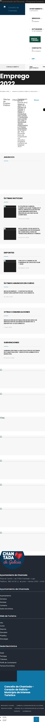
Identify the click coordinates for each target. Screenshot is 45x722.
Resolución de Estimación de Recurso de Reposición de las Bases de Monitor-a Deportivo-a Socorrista (20, 321)
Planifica (3, 635)
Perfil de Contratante (8, 662)
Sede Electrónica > (33, 68)
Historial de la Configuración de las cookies (29, 708)
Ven (1, 623)
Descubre (3, 632)
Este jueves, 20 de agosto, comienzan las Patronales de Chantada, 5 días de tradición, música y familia (29, 231)
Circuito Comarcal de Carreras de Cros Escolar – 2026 (29, 262)
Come (2, 626)
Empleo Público (24, 91)
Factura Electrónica (7, 666)
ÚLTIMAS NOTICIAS (13, 198)
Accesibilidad (27, 711)
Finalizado (34, 91)
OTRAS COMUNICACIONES (17, 312)
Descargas (4, 639)
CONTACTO (36, 49)
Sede (2, 653)
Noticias (3, 602)
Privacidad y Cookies (7, 705)
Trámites (3, 659)
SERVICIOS (36, 19)
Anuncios (15, 91)
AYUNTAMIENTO (35, 10)
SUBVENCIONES (11, 342)
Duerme (3, 629)
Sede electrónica (6, 609)
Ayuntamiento (5, 596)
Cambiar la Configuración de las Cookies (29, 705)
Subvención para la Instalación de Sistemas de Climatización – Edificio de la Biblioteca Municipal (22, 352)
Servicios (3, 599)
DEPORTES (9, 252)
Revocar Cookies (6, 708)
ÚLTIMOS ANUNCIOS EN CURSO (19, 283)
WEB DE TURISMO (34, 39)
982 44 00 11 (14, 581)
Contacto (3, 605)
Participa (3, 656)
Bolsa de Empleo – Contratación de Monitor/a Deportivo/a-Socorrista (19, 292)
